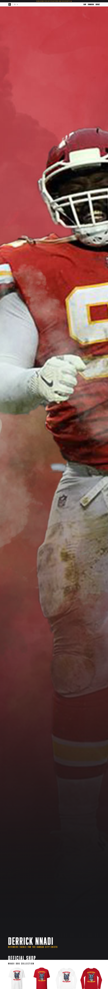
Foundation (91, 4)
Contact (98, 4)
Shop (84, 4)
